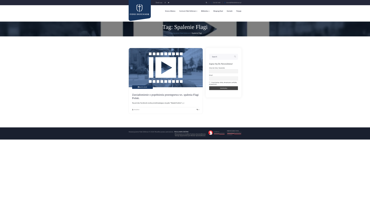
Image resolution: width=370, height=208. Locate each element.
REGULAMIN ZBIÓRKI (181, 132)
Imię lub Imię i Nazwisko (217, 68)
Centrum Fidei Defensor (187, 11)
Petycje (238, 11)
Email (211, 75)
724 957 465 (216, 2)
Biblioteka (204, 11)
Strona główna (170, 11)
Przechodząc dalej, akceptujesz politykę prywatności (223, 83)
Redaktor (137, 109)
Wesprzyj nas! (218, 11)
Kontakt (230, 11)
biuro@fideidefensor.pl (233, 2)
